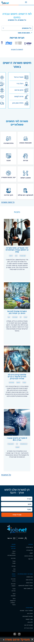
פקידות (13, 566)
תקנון (31, 553)
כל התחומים (26, 28)
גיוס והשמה (29, 577)
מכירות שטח (29, 580)
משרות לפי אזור (28, 625)
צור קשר (9, 538)
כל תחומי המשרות (7, 202)
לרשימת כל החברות (17, 49)
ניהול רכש (30, 613)
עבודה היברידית (28, 628)
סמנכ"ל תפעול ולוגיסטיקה (25, 585)
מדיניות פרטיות (28, 556)
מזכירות (13, 558)
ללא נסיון (30, 622)
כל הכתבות (6, 474)
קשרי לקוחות (29, 619)
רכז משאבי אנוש (28, 588)
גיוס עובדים (30, 550)
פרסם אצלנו (29, 547)
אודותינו (30, 544)
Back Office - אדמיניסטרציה (11, 553)
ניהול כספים (29, 582)
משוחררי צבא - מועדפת (26, 610)
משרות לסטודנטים (28, 616)
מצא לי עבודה (17, 515)
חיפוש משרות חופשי (24, 33)
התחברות (21, 538)
